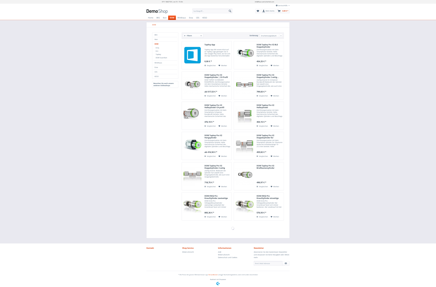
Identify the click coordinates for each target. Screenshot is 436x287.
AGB (219, 252)
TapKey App (209, 44)
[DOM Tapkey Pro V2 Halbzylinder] (244, 115)
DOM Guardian (161, 58)
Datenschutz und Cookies (227, 257)
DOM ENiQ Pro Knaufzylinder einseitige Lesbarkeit (268, 197)
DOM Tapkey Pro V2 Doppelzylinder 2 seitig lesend (214, 167)
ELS (157, 51)
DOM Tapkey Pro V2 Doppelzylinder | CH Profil (216, 76)
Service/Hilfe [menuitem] (282, 5)
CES (156, 72)
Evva (156, 67)
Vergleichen (211, 65)
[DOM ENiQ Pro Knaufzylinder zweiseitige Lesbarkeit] (192, 206)
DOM (156, 44)
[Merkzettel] (257, 11)
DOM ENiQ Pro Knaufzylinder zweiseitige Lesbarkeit (216, 197)
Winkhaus (158, 63)
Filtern (189, 36)
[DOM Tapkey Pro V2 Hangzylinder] (192, 146)
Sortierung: (254, 35)
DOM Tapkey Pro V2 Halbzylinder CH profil (214, 106)
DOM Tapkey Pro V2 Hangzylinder (213, 136)
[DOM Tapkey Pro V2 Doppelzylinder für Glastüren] (244, 146)
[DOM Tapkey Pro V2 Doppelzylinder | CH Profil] (192, 85)
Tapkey (158, 54)
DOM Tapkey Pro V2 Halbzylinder (265, 106)
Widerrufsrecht (188, 252)
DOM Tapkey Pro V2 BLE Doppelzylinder (267, 45)
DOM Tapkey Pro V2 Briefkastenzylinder (265, 167)
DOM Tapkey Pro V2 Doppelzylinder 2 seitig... (268, 76)
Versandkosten (213, 275)
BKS (156, 35)
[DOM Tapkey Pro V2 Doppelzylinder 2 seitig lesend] (192, 176)
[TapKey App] (192, 55)
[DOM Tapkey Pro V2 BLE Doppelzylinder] (244, 55)
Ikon (156, 39)
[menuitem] (212, 11)
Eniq (157, 48)
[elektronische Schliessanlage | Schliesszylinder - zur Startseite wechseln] (164, 11)
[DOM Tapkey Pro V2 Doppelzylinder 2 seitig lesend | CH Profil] (244, 85)
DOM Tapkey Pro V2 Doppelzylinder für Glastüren (265, 136)
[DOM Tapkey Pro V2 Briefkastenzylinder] (244, 176)
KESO (157, 76)
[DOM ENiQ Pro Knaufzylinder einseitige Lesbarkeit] (244, 206)
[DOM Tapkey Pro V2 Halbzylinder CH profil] (192, 115)
